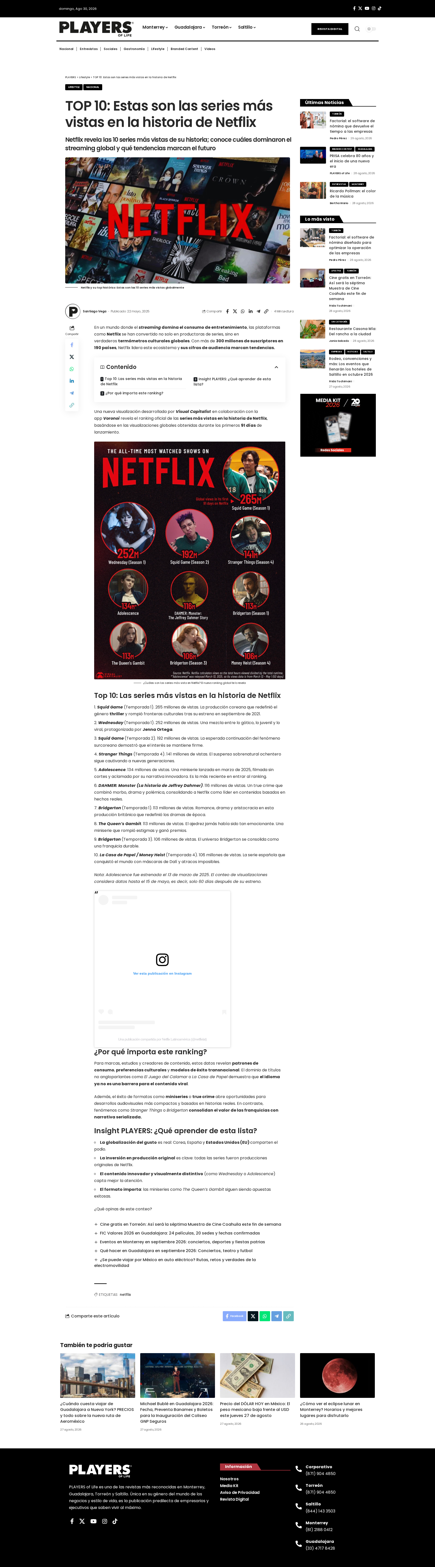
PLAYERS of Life (340, 173)
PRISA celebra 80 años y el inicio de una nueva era (352, 161)
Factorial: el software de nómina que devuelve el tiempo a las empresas (352, 126)
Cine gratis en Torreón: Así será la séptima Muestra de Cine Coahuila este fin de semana (190, 1224)
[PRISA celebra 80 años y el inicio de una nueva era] (313, 155)
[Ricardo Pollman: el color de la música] (313, 190)
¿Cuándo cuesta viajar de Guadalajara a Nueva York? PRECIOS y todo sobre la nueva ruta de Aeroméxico (97, 1412)
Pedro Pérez (338, 138)
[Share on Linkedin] (250, 311)
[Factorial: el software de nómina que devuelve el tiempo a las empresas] (313, 120)
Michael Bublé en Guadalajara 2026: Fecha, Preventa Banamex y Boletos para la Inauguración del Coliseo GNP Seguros (176, 1412)
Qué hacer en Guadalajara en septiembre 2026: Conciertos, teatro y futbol (176, 1251)
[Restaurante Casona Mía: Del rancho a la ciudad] (312, 329)
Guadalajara (365, 149)
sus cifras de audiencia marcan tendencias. (227, 348)
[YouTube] (367, 8)
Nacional (92, 87)
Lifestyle (74, 87)
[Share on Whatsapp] (242, 311)
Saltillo (367, 351)
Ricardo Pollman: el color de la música (353, 193)
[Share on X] (235, 311)
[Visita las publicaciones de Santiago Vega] (72, 311)
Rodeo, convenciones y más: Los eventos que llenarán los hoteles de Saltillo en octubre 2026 (351, 366)
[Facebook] (354, 8)
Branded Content (342, 149)
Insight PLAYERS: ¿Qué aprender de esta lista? (232, 381)
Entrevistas (339, 184)
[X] (360, 8)
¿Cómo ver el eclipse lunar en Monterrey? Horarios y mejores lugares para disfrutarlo (331, 1409)
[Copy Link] (266, 311)
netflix (125, 1294)
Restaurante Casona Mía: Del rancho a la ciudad (352, 331)
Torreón (337, 114)
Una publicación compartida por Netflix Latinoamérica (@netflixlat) (162, 1039)
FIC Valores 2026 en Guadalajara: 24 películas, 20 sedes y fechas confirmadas (180, 1233)
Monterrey (358, 184)
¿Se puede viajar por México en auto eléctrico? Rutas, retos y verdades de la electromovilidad (175, 1262)
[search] (357, 29)
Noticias (352, 351)
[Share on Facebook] (227, 311)
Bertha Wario (339, 203)
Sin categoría (339, 321)
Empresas (336, 351)
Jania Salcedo (339, 341)
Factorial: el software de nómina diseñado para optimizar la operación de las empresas (351, 245)
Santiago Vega (94, 311)
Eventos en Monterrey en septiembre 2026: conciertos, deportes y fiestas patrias (182, 1242)
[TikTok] (380, 8)
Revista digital (329, 29)
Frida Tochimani (340, 306)
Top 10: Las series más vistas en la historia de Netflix (141, 381)
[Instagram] (374, 8)
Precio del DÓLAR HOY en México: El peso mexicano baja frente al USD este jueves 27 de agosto (255, 1409)
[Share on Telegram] (258, 311)
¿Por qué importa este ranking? (134, 393)
